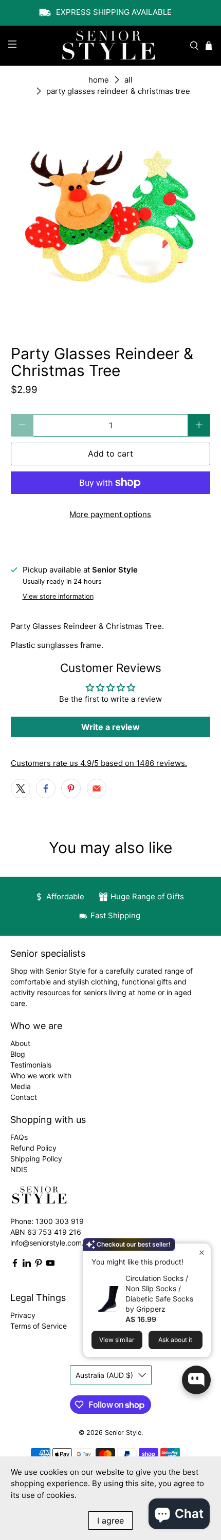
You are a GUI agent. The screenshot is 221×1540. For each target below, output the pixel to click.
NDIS (19, 1169)
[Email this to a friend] (96, 788)
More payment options (110, 514)
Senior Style (123, 1432)
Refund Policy (33, 1147)
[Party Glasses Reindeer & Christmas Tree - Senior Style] (111, 217)
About (20, 1043)
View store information (58, 596)
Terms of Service (38, 1325)
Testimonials (30, 1064)
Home (98, 80)
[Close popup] (202, 1252)
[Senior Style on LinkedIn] (26, 1264)
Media (20, 1086)
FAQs (19, 1137)
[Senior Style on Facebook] (15, 1264)
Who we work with (40, 1075)
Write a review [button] (110, 727)
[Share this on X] (20, 788)
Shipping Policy (36, 1158)
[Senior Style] (111, 45)
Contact (23, 1097)
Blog (17, 1054)
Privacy (22, 1315)
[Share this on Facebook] (46, 788)
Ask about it (175, 1340)
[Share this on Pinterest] (71, 788)
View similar (117, 1340)
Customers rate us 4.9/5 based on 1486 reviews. (99, 763)
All (128, 80)
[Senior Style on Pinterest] (38, 1264)
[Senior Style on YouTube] (50, 1264)
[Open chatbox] (196, 1380)
